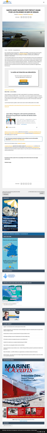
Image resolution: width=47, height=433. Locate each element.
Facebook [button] (23, 143)
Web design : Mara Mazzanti (7, 430)
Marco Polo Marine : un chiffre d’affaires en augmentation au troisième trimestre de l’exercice (20, 351)
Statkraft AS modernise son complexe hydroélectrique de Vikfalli (15, 342)
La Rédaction (20, 14)
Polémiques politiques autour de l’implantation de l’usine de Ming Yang (16, 336)
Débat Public (30, 14)
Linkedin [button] (19, 143)
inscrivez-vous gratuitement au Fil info (18, 133)
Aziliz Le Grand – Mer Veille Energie (17, 139)
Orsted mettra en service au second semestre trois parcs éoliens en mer (16, 333)
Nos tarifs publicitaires (27, 430)
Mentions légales (34, 430)
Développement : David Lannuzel (17, 430)
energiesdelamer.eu (37, 133)
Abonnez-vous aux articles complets (11, 131)
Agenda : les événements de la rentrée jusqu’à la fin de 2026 (14, 326)
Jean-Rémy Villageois (23, 53)
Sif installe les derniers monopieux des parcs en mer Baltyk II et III (15, 339)
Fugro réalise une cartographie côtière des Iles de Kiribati (13, 345)
